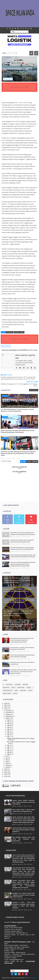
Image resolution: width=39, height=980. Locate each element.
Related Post (6, 390)
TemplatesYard (32, 978)
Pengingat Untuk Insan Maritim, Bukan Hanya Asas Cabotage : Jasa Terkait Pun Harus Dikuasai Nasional (23, 671)
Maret (8, 763)
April (7, 761)
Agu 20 (9, 733)
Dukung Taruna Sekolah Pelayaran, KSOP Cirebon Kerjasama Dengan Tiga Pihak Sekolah (23, 802)
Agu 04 (9, 752)
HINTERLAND (20, 687)
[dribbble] (20, 28)
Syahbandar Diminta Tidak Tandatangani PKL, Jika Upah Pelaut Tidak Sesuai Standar (19, 624)
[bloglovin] (18, 28)
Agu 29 (9, 723)
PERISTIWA (4, 396)
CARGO (13, 687)
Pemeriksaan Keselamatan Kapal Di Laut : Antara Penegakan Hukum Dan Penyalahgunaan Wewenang (22, 640)
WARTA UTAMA (7, 693)
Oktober (8, 714)
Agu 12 (9, 747)
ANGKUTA (25, 684)
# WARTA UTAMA (19, 332)
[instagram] (28, 28)
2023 (5, 709)
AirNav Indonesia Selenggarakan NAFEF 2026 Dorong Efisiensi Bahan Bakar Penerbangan (17, 431)
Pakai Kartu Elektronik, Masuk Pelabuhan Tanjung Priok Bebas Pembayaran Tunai (17, 580)
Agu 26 (9, 727)
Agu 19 (9, 734)
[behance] (26, 28)
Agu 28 (9, 725)
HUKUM (29, 687)
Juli (7, 756)
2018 (5, 776)
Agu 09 (9, 750)
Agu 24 (9, 729)
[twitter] (10, 28)
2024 (5, 707)
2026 (5, 703)
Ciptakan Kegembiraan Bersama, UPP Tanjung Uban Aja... (20, 739)
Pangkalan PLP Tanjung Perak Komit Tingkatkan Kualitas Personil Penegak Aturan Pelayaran (23, 895)
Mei (7, 760)
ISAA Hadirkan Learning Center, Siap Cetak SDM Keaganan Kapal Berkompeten (23, 839)
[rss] (23, 28)
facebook (35, 461)
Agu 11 (9, 749)
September (9, 716)
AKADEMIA (18, 684)
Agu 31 (9, 720)
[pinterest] (15, 28)
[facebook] (7, 28)
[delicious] (31, 28)
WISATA (15, 693)
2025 (5, 705)
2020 (5, 773)
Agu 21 (9, 731)
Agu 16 (9, 745)
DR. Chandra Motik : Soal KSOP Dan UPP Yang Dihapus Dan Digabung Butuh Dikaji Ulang (18, 613)
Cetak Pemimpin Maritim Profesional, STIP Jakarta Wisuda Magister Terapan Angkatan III (23, 829)
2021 (5, 771)
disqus (29, 461)
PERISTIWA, (27, 74)
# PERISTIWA (9, 332)
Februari (8, 765)
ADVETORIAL (9, 684)
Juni (7, 758)
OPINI (16, 690)
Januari (8, 767)
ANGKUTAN (5, 438)
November (9, 712)
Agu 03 (9, 754)
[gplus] (13, 28)
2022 (5, 769)
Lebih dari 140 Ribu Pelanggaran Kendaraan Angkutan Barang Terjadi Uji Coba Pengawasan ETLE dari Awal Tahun (18, 453)
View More (34, 390)
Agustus (8, 718)
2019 (5, 774)
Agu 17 (9, 736)
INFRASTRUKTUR (7, 690)
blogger (23, 461)
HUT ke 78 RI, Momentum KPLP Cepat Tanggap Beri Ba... (21, 742)
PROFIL (30, 690)
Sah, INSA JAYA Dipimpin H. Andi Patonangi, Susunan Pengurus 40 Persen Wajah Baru (17, 410)
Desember (9, 711)
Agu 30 (9, 722)
